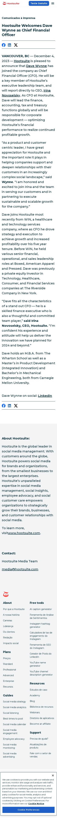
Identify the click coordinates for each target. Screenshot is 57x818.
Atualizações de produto (38, 746)
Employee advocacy (14, 739)
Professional (9, 669)
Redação (7, 637)
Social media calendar (14, 724)
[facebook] (3, 45)
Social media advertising (9, 755)
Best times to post (13, 718)
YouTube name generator (38, 664)
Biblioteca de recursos (41, 706)
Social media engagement (10, 732)
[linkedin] (10, 45)
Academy (35, 695)
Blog (32, 701)
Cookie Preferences (28, 809)
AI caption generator (41, 609)
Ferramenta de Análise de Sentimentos (42, 616)
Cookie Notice (36, 803)
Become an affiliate (40, 723)
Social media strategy (14, 701)
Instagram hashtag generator (40, 625)
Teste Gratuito (39, 3)
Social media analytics (14, 707)
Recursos (8, 686)
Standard (8, 664)
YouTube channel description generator (41, 673)
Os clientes (9, 632)
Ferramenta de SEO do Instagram (40, 646)
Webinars (35, 712)
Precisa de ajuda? (39, 738)
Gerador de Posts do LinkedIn (41, 655)
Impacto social (11, 643)
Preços (6, 658)
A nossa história (11, 614)
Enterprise (8, 681)
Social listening (11, 713)
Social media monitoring (9, 746)
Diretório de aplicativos (42, 718)
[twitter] (16, 45)
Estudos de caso (38, 689)
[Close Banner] (53, 775)
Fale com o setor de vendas (40, 755)
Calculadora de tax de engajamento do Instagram (41, 635)
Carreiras (7, 620)
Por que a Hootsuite (14, 609)
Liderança (8, 626)
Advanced (8, 675)
